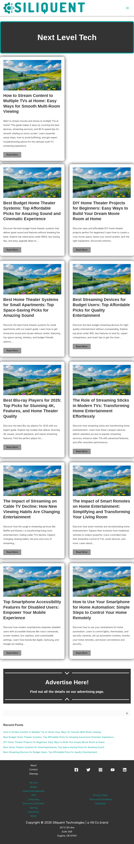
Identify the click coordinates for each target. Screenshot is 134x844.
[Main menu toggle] (127, 8)
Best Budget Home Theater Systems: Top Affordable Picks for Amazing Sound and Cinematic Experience (58, 737)
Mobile (33, 787)
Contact (33, 769)
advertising (86, 691)
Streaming (33, 811)
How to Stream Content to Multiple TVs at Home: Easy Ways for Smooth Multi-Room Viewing (52, 732)
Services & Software (33, 803)
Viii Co (94, 822)
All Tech (33, 782)
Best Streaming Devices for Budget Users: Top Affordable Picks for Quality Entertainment (50, 752)
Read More (12, 154)
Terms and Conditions (100, 799)
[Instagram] (100, 770)
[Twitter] (88, 770)
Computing (33, 799)
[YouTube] (113, 770)
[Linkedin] (125, 770)
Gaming (34, 807)
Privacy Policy (100, 795)
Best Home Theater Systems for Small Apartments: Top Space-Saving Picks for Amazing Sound (53, 747)
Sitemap (33, 773)
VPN (33, 795)
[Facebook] (76, 770)
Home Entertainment (33, 791)
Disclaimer (100, 803)
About (33, 765)
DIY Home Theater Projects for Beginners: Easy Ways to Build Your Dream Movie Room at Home (54, 742)
